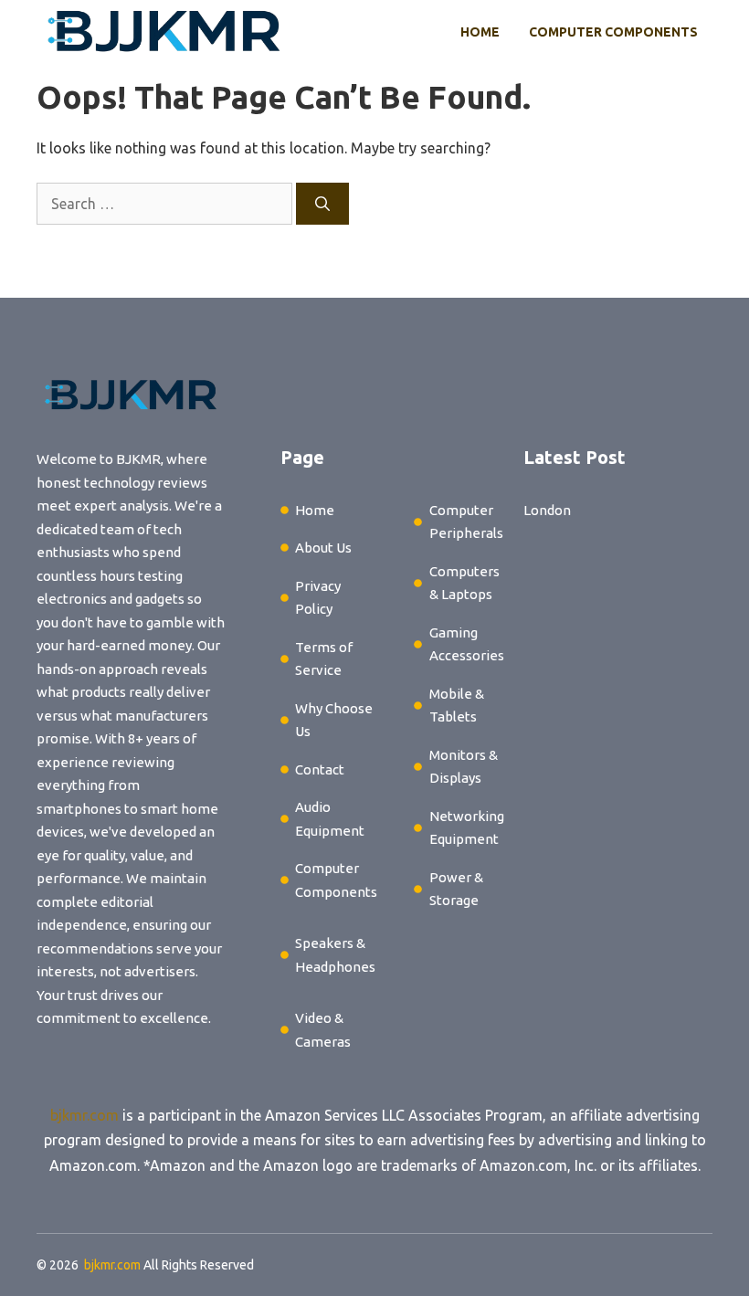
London (547, 510)
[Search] (322, 204)
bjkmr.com (84, 1115)
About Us (323, 547)
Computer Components (613, 32)
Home (480, 32)
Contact (319, 769)
